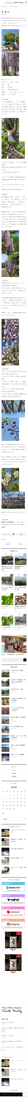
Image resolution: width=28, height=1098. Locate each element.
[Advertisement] (13, 989)
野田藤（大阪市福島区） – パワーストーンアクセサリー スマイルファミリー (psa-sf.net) (13, 525)
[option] (14, 645)
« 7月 (3, 813)
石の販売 (14, 776)
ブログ (4, 539)
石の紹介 (14, 773)
